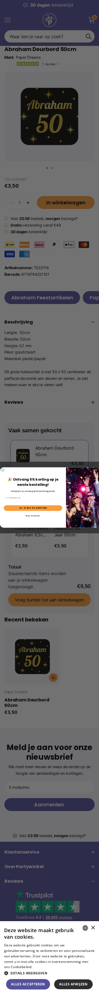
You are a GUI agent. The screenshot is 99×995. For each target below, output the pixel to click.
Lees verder (42, 967)
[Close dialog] (2, 470)
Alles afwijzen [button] (73, 984)
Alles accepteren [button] (28, 984)
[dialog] (49, 958)
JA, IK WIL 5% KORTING (33, 508)
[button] (49, 973)
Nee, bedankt (33, 516)
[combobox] (85, 928)
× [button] (93, 928)
